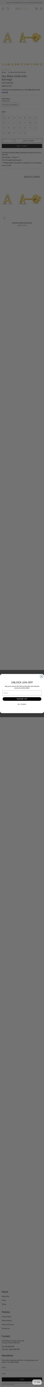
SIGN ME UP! (22, 699)
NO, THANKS (22, 704)
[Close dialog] (41, 676)
